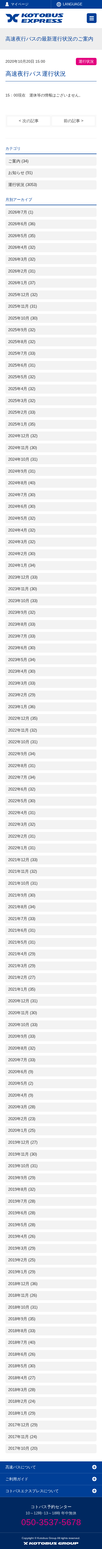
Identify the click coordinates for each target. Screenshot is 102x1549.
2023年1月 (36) (21, 707)
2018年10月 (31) (23, 1307)
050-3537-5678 (51, 1522)
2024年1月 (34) (21, 565)
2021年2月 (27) (21, 977)
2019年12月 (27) (23, 1142)
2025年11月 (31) (22, 306)
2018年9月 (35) (21, 1319)
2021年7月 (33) (21, 919)
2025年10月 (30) (23, 318)
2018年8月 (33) (21, 1331)
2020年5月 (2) (20, 1083)
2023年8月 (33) (21, 624)
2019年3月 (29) (21, 1248)
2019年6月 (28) (21, 1213)
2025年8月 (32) (21, 342)
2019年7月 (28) (21, 1201)
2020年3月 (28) (21, 1107)
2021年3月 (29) (21, 966)
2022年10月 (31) (23, 742)
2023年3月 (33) (21, 683)
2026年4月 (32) (21, 247)
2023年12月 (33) (23, 577)
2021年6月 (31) (21, 930)
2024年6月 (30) (21, 506)
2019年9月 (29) (21, 1178)
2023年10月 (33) (23, 601)
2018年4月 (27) (21, 1378)
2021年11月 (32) (22, 871)
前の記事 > (74, 121)
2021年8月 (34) (21, 907)
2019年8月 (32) (21, 1189)
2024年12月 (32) (23, 436)
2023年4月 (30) (21, 671)
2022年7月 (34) (21, 777)
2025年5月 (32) (21, 377)
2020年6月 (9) (20, 1072)
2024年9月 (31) (21, 471)
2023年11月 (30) (22, 589)
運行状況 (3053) (22, 185)
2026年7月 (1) (20, 212)
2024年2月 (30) (21, 554)
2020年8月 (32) (21, 1048)
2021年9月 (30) (21, 895)
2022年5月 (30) (21, 801)
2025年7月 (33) (21, 353)
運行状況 (86, 61)
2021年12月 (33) (23, 860)
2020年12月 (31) (23, 1001)
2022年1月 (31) (21, 848)
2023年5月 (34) (21, 660)
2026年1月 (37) (21, 283)
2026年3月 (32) (21, 259)
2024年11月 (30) (22, 448)
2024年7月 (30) (21, 495)
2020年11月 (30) (22, 1013)
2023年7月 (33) (21, 636)
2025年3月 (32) (21, 401)
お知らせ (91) (20, 173)
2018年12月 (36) (23, 1284)
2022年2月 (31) (21, 836)
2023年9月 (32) (21, 612)
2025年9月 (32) (21, 330)
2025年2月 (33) (21, 412)
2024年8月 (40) (21, 483)
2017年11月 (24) (22, 1437)
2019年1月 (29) (21, 1272)
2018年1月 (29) (21, 1413)
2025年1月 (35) (21, 424)
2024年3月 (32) (21, 542)
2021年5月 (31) (21, 942)
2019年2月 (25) (21, 1260)
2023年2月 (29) (21, 695)
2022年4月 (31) (21, 813)
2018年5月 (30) (21, 1366)
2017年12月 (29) (23, 1425)
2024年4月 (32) (21, 530)
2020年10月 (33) (23, 1025)
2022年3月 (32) (21, 824)
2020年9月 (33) (21, 1036)
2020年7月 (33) (21, 1060)
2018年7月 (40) (21, 1342)
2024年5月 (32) (21, 518)
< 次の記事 (29, 121)
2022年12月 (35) (23, 718)
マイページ (20, 4)
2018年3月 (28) (21, 1390)
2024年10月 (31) (23, 459)
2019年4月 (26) (21, 1236)
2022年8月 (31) (21, 766)
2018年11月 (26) (22, 1295)
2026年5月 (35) (21, 236)
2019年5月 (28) (21, 1225)
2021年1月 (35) (21, 989)
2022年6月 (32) (21, 789)
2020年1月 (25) (21, 1130)
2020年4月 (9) (20, 1095)
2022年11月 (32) (22, 730)
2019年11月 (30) (22, 1154)
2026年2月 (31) (21, 271)
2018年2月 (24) (21, 1401)
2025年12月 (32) (23, 295)
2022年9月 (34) (21, 754)
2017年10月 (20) (23, 1448)
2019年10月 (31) (23, 1166)
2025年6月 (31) (21, 365)
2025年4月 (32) (21, 389)
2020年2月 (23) (21, 1119)
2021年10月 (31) (23, 883)
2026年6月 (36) (21, 224)
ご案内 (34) (18, 161)
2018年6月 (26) (21, 1354)
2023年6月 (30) (21, 648)
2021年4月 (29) (21, 954)
